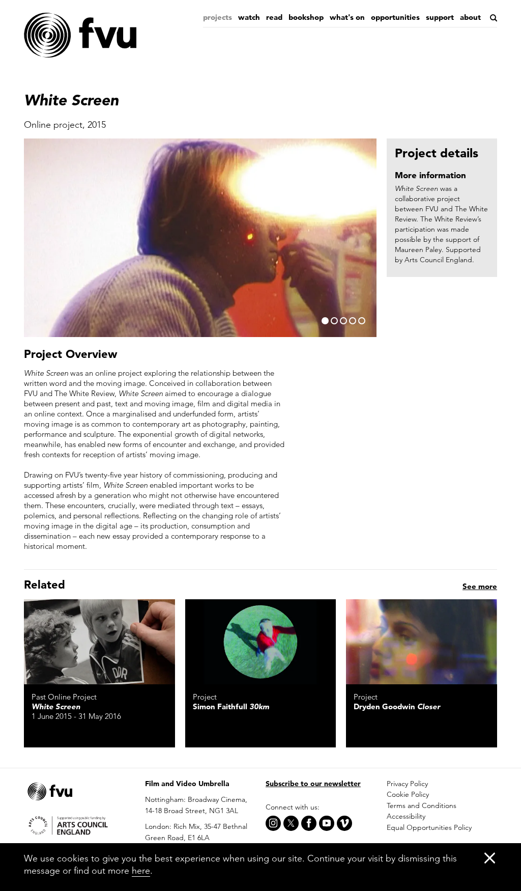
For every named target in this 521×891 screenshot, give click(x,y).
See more (479, 586)
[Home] (80, 36)
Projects (217, 17)
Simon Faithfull (231, 706)
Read (274, 17)
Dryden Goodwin (397, 706)
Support (440, 17)
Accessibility (406, 816)
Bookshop (306, 17)
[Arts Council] (79, 824)
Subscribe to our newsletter (313, 783)
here (141, 870)
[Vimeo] (344, 823)
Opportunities (395, 17)
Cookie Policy (408, 794)
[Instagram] (273, 823)
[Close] (489, 857)
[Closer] (421, 641)
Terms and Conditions (421, 805)
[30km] (260, 641)
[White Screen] (99, 641)
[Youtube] (326, 823)
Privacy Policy (407, 783)
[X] (291, 823)
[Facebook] (308, 823)
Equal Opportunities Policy (429, 827)
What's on (347, 17)
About (470, 17)
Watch (249, 17)
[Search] (492, 18)
